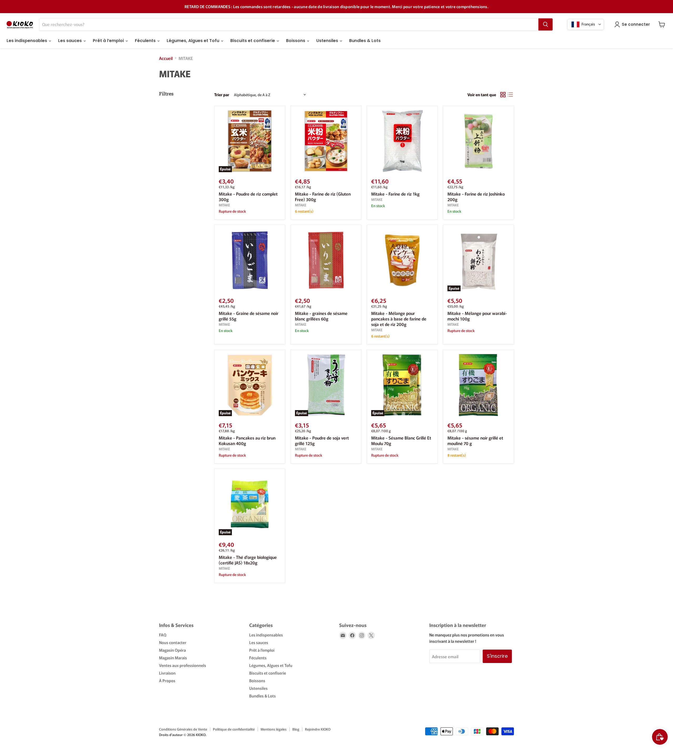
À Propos (167, 680)
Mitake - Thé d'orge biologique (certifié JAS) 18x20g (248, 560)
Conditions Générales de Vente (183, 729)
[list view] (510, 94)
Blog (295, 729)
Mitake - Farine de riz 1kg (395, 194)
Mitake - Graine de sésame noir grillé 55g (248, 316)
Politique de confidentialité (234, 729)
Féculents (146, 41)
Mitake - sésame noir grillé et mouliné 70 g (475, 440)
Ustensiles (327, 41)
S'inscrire (497, 656)
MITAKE (224, 204)
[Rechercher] (545, 24)
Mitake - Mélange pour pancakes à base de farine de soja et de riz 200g (398, 318)
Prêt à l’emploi (109, 41)
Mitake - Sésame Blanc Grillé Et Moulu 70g (401, 440)
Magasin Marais (173, 657)
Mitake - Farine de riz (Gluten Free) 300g (323, 196)
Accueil (166, 58)
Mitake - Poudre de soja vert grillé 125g (322, 440)
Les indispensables (27, 41)
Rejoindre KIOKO (317, 729)
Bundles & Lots (365, 41)
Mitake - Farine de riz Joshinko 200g (476, 196)
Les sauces (70, 41)
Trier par (221, 94)
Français (588, 23)
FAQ (162, 634)
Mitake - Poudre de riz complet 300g (248, 196)
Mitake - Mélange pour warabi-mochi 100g (477, 316)
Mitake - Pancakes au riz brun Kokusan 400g (247, 440)
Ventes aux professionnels (182, 665)
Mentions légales (274, 729)
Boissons (296, 41)
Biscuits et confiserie (253, 41)
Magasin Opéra (172, 650)
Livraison (167, 673)
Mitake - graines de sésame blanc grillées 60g (321, 316)
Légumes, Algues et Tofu (193, 41)
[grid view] (503, 94)
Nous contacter (172, 642)
